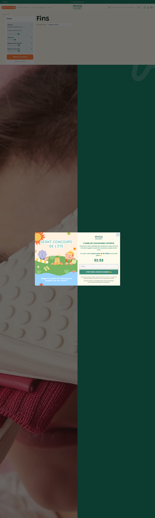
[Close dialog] (117, 234)
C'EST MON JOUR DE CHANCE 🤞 (99, 272)
